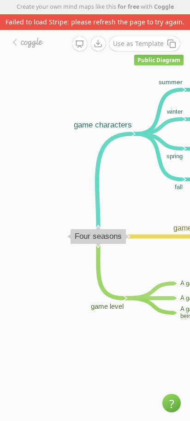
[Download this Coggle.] (98, 43)
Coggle (164, 7)
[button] (171, 403)
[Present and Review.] (79, 44)
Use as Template (138, 43)
